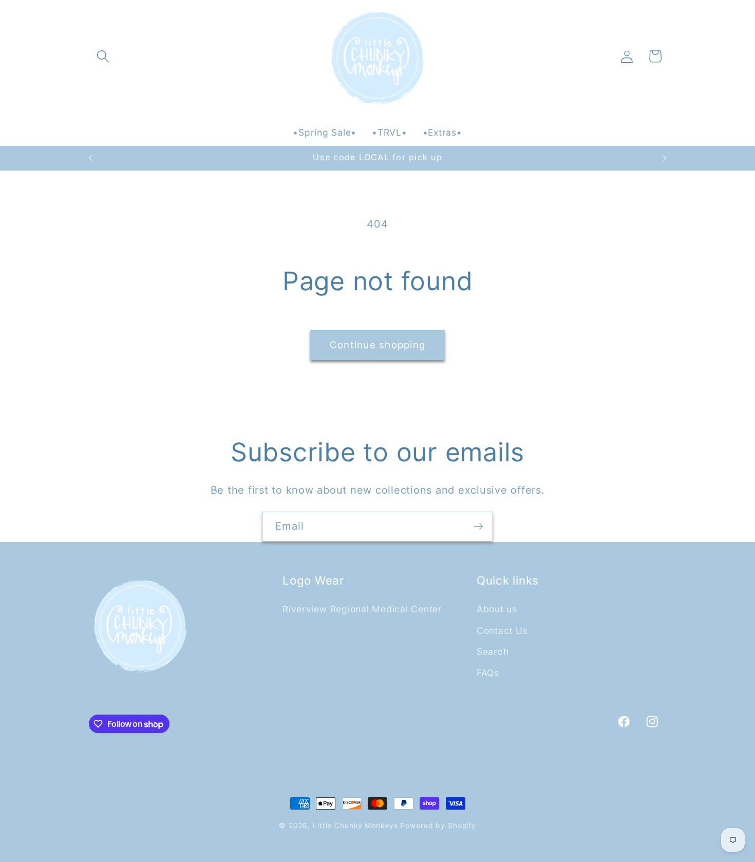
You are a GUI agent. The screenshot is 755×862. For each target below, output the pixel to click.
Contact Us (502, 630)
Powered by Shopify (438, 825)
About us (497, 609)
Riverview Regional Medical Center (362, 609)
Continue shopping (377, 345)
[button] (103, 56)
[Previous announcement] (90, 158)
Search (493, 651)
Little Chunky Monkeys (355, 825)
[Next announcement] (664, 158)
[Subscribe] (478, 526)
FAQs (488, 672)
